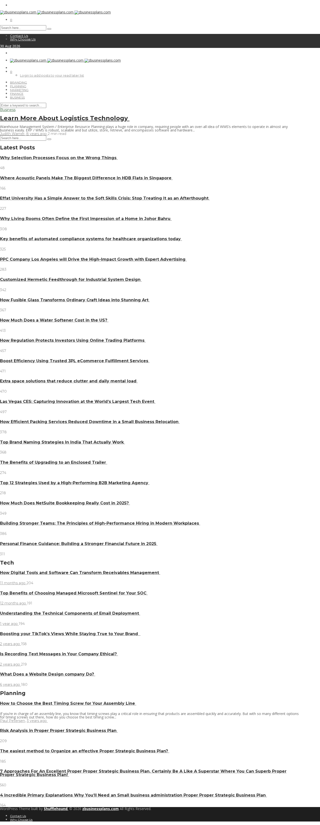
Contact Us (19, 36)
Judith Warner (12, 133)
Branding (18, 82)
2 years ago (10, 644)
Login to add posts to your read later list (52, 75)
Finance (17, 94)
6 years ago (10, 684)
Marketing (19, 90)
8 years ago (37, 133)
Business (17, 97)
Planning (18, 86)
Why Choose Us (23, 39)
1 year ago (9, 623)
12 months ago (13, 603)
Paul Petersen (12, 720)
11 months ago (13, 583)
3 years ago (37, 720)
